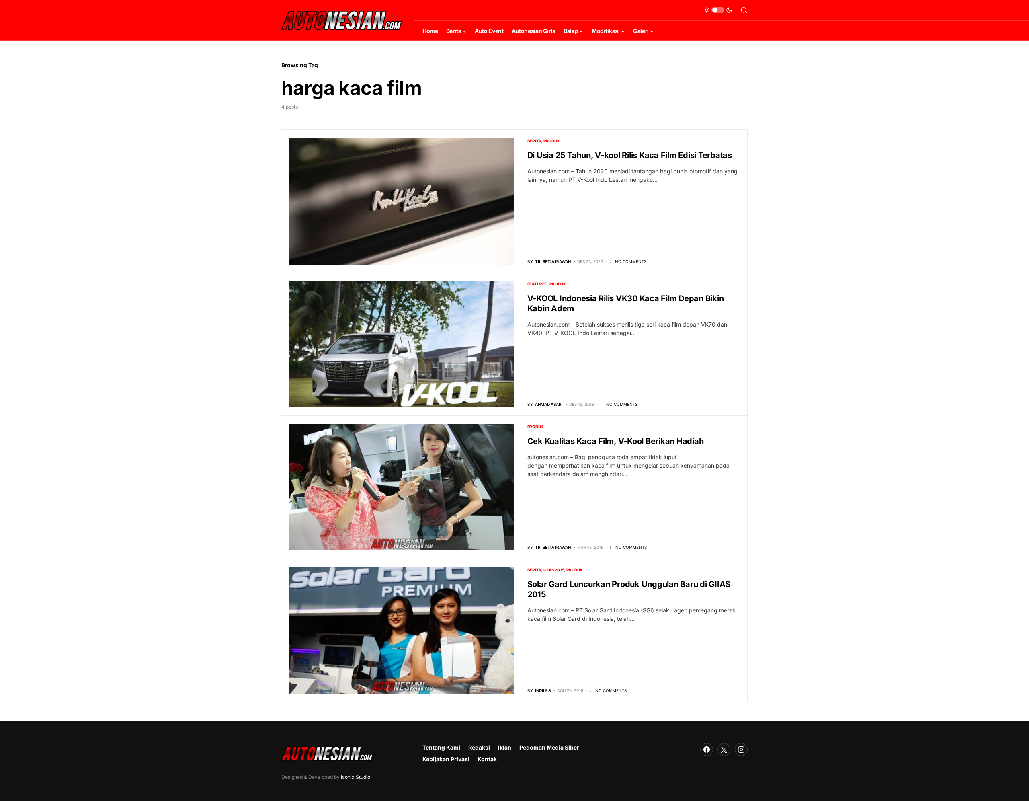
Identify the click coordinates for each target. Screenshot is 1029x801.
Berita (534, 140)
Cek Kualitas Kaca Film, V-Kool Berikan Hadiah (615, 441)
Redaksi (479, 747)
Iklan (504, 747)
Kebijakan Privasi (445, 759)
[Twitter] (723, 749)
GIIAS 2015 (553, 569)
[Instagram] (741, 749)
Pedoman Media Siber (549, 747)
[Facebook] (706, 749)
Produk (551, 140)
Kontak (487, 759)
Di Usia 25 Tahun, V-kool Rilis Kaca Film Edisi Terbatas (629, 155)
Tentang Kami (441, 747)
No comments (630, 261)
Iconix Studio (355, 777)
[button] (717, 10)
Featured (537, 283)
